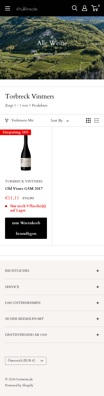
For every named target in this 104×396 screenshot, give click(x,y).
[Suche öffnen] (74, 8)
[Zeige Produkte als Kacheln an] (88, 120)
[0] (95, 8)
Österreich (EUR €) (21, 360)
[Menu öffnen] (7, 8)
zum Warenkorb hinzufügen (26, 228)
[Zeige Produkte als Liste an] (96, 120)
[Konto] (84, 8)
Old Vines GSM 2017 (24, 188)
